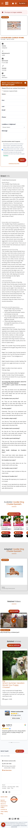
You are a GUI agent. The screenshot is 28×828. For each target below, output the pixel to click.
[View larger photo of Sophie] (22, 517)
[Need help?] (3, 825)
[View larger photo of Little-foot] (9, 517)
